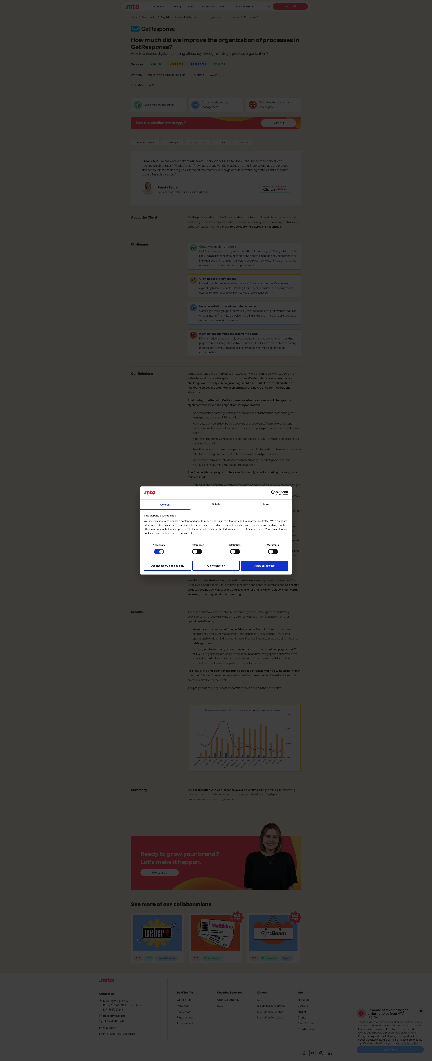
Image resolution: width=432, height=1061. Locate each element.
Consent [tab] (165, 504)
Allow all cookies (264, 565)
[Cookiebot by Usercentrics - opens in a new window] (273, 492)
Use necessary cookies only (167, 565)
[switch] (197, 551)
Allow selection (216, 565)
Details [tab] (216, 504)
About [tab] (266, 504)
